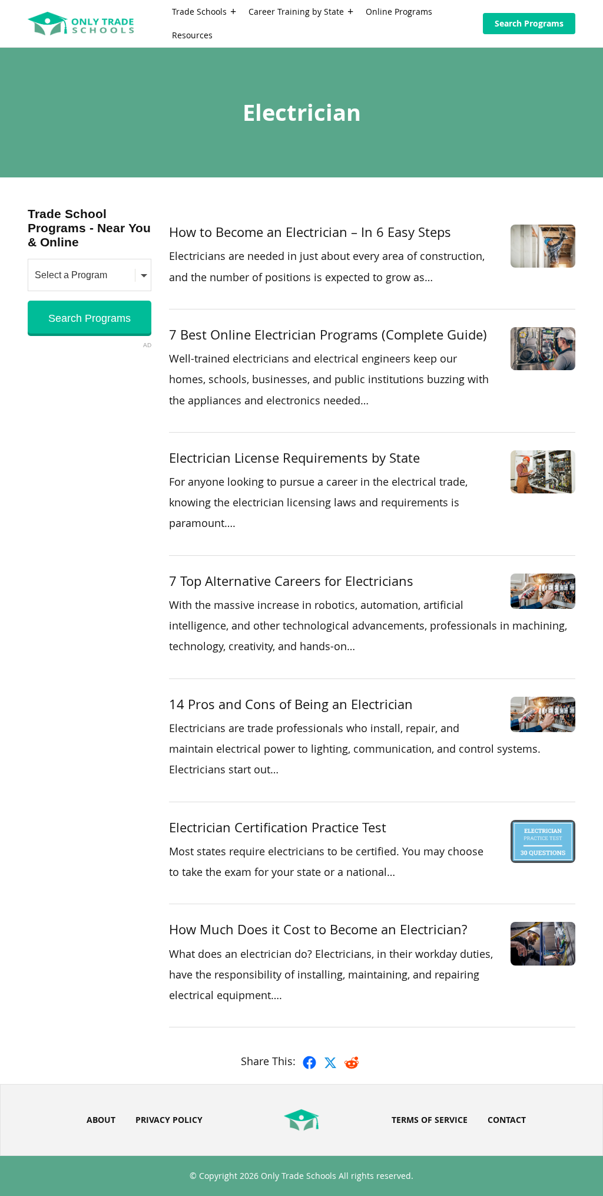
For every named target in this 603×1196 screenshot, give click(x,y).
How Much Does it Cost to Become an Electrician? (318, 929)
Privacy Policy (169, 1119)
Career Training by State (296, 11)
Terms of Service (430, 1119)
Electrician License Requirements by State (294, 457)
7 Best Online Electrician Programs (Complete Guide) (328, 334)
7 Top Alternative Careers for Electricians (291, 580)
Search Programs (529, 23)
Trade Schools (199, 11)
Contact (507, 1119)
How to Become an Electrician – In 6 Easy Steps (310, 231)
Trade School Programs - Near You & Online (89, 228)
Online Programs (399, 11)
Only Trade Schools (298, 1175)
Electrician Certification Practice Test (277, 827)
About (101, 1119)
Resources (192, 35)
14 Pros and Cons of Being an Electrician (291, 704)
